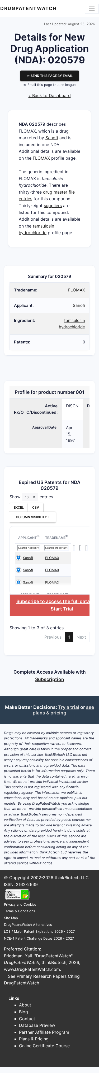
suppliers (53, 205)
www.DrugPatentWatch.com (32, 969)
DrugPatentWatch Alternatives (28, 925)
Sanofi (51, 137)
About (25, 1004)
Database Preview (37, 1025)
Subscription (49, 679)
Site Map (11, 918)
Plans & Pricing (34, 1038)
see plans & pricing (63, 710)
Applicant (27, 538)
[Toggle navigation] (92, 8)
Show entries (31, 496)
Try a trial (68, 707)
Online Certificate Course (44, 1045)
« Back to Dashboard (50, 95)
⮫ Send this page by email (50, 76)
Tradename (55, 538)
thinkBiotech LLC (72, 877)
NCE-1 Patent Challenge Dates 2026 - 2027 (39, 938)
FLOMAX (41, 158)
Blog (23, 1011)
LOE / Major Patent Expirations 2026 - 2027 (39, 932)
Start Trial (62, 609)
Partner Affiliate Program (44, 1032)
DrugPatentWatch (28, 8)
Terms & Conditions (19, 911)
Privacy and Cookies (20, 904)
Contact (27, 1018)
